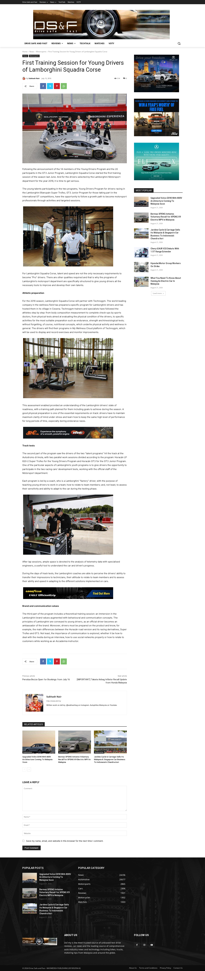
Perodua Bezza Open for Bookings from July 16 (46, 679)
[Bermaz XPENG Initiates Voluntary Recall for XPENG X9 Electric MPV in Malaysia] (74, 742)
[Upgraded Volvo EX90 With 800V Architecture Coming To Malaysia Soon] (38, 742)
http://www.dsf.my (53, 701)
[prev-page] (24, 769)
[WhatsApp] (64, 86)
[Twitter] (50, 86)
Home (24, 51)
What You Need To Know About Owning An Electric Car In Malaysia (166, 281)
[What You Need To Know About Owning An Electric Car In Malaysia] (141, 282)
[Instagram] (144, 945)
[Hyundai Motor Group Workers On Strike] (141, 267)
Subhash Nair (34, 78)
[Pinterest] (57, 86)
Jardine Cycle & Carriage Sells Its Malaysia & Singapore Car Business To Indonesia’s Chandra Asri (109, 759)
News (31, 51)
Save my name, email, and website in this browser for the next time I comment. (64, 841)
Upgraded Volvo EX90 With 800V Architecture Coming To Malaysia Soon (37, 759)
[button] (179, 43)
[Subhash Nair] (24, 78)
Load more (157, 293)
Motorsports (41, 51)
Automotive (27, 752)
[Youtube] (152, 945)
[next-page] (29, 769)
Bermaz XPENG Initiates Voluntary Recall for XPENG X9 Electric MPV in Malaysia (74, 759)
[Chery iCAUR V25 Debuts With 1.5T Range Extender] (141, 252)
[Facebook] (43, 86)
